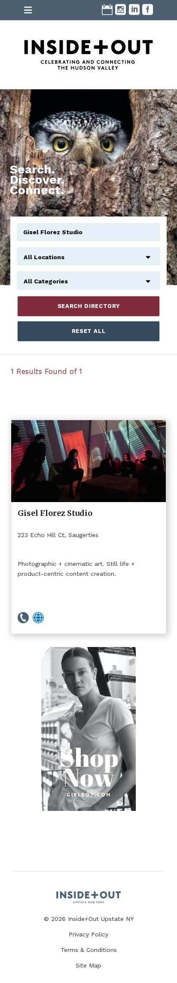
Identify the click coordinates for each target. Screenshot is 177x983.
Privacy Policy (88, 934)
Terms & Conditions (89, 949)
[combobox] (88, 252)
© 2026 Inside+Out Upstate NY (89, 918)
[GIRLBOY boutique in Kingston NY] (88, 729)
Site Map (88, 965)
